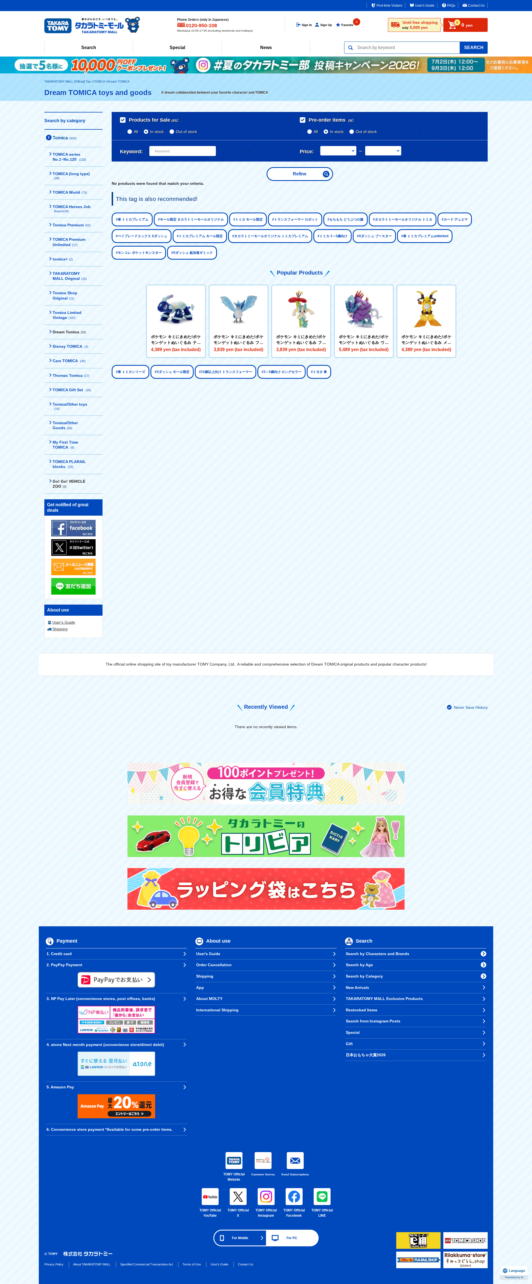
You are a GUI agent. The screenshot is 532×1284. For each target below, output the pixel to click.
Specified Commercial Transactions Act (146, 1264)
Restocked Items (361, 1010)
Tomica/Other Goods (65, 425)
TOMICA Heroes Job (72, 208)
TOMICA (99, 81)
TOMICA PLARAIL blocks (69, 464)
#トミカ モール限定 (248, 219)
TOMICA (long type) (71, 176)
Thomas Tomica (71, 375)
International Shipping (217, 1010)
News (266, 47)
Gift (349, 1044)
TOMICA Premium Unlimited (69, 242)
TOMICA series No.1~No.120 (69, 157)
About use (218, 941)
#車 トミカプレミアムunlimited (424, 236)
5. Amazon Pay (60, 1087)
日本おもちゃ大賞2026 (366, 1055)
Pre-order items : (331, 120)
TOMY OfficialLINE (322, 1213)
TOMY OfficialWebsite (234, 1177)
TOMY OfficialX (238, 1213)
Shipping (60, 629)
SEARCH (474, 47)
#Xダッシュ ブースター (374, 236)
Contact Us (476, 5)
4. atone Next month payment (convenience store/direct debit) (105, 1044)
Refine (299, 174)
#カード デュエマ (455, 219)
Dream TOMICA (118, 81)
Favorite (347, 25)
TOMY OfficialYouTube (210, 1213)
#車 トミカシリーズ (130, 372)
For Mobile (240, 1238)
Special (177, 47)
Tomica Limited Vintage (67, 315)
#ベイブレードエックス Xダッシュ (141, 236)
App (200, 987)
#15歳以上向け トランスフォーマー (225, 372)
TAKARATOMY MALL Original (70, 276)
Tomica (64, 137)
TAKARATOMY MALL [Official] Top (67, 81)
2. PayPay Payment (64, 965)
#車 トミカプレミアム (132, 219)
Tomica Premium (72, 225)
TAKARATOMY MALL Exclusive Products (384, 998)
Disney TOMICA (70, 346)
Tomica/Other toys (70, 406)
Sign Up (326, 25)
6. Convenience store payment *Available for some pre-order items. (110, 1129)
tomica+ (63, 259)
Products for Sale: (154, 120)
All (136, 131)
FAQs (451, 5)
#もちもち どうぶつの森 (346, 219)
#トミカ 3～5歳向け (332, 236)
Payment (67, 941)
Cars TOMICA (69, 361)
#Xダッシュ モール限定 (172, 372)
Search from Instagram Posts (373, 1021)
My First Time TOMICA (65, 444)
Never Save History (471, 707)
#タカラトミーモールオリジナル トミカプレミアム (270, 236)
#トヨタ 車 (319, 372)
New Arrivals (357, 987)
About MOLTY (209, 998)
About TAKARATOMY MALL (92, 1264)
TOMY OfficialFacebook (294, 1213)
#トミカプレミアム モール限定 (200, 236)
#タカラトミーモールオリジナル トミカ (402, 219)
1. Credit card (59, 954)
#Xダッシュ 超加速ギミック (192, 253)
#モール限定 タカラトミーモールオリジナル (191, 219)
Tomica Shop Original (65, 295)
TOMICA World (70, 192)
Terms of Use (192, 1264)
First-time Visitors (389, 5)
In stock (157, 131)
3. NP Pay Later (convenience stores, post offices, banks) (101, 998)
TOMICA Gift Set (72, 390)
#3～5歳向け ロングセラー (281, 372)
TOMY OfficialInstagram (266, 1213)
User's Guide (424, 5)
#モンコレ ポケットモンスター (139, 253)
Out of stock (186, 131)
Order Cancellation (214, 965)
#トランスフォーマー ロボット (295, 219)
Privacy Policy (53, 1264)
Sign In (307, 25)
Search (88, 47)
